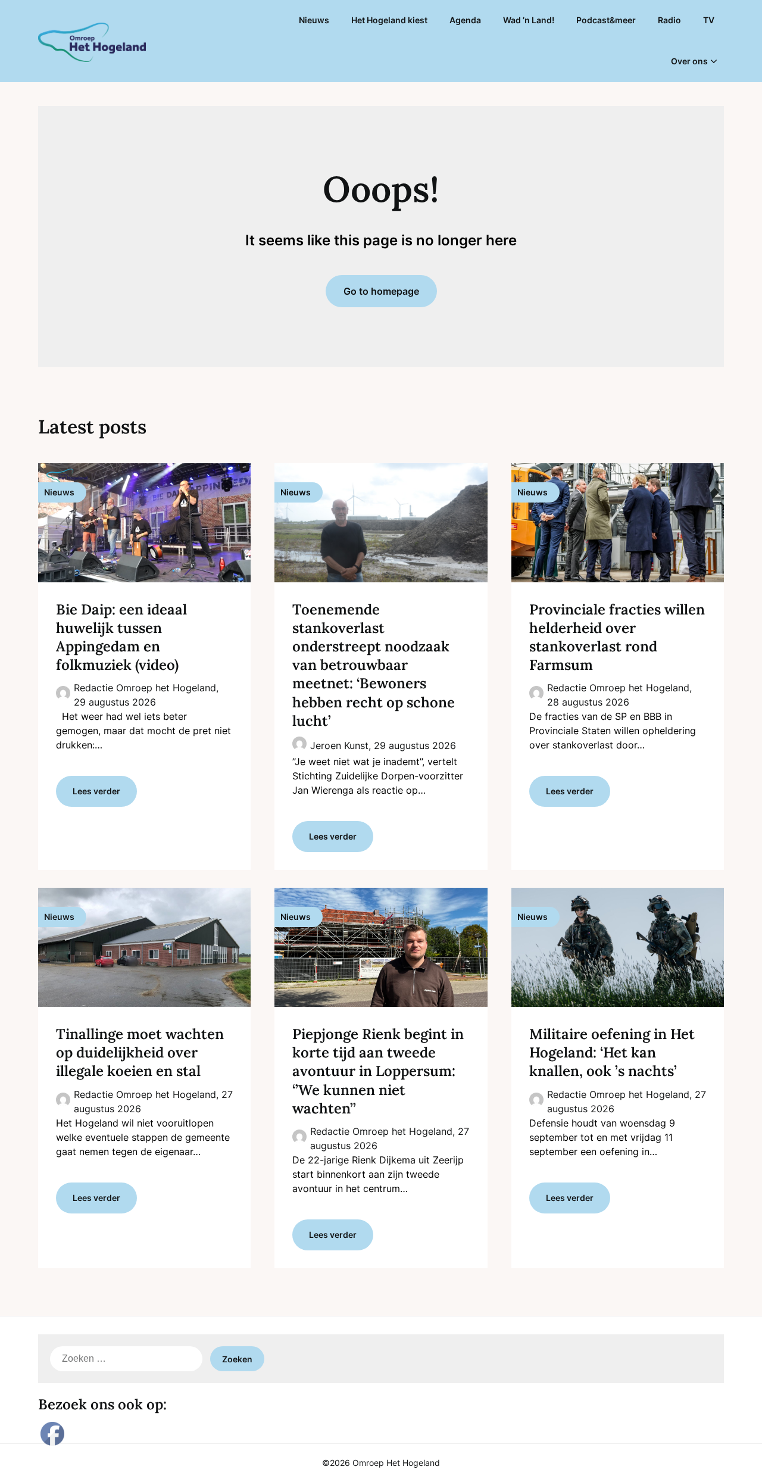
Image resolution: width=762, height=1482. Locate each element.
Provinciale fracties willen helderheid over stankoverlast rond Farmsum (617, 637)
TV (708, 20)
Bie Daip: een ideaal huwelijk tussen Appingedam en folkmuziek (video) (121, 637)
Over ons (689, 61)
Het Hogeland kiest (389, 20)
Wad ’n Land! (528, 20)
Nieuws (314, 20)
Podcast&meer (606, 20)
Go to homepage (381, 291)
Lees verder (96, 791)
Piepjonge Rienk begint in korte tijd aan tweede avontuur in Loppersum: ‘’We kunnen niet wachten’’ (378, 1071)
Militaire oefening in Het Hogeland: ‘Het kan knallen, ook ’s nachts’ (612, 1052)
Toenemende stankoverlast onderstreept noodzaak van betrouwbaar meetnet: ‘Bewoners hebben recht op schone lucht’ (373, 665)
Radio (669, 20)
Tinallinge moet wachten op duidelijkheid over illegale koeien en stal (140, 1052)
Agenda (465, 20)
